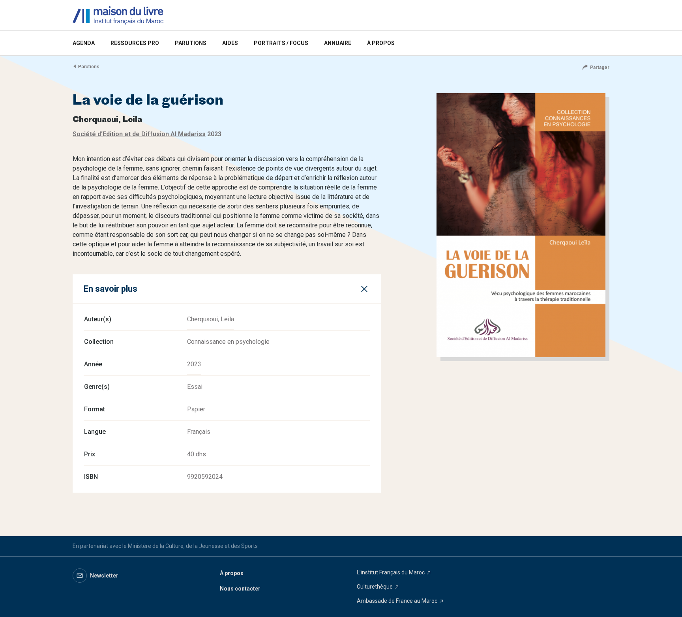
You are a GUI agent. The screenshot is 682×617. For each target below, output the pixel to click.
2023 (194, 364)
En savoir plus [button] (110, 289)
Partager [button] (599, 67)
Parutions (88, 66)
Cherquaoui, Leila (210, 319)
